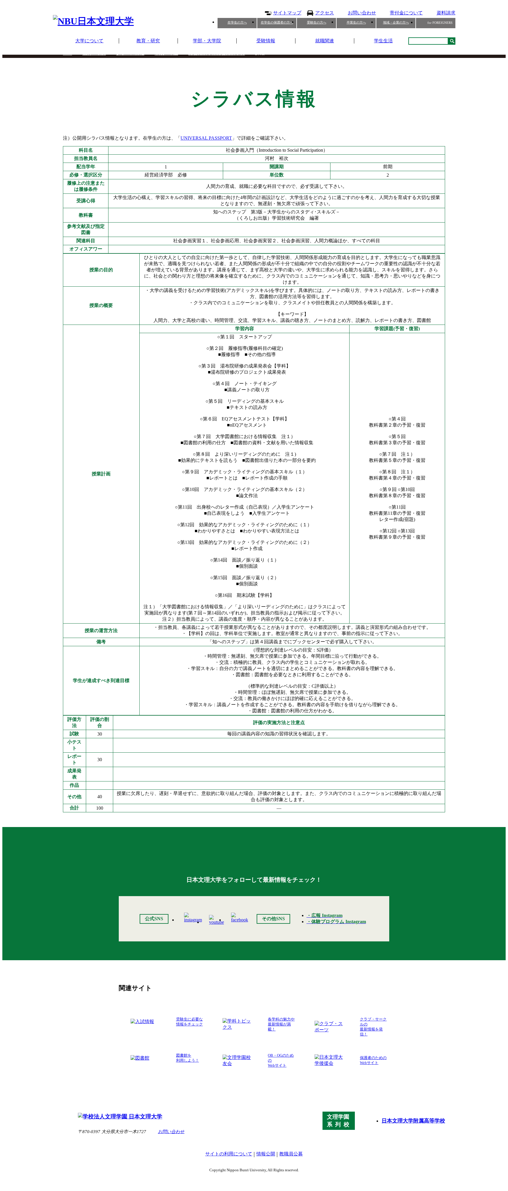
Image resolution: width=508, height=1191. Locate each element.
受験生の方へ (316, 22)
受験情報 (265, 40)
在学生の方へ (237, 22)
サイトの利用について (228, 1153)
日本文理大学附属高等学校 (413, 1121)
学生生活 (383, 40)
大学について (89, 40)
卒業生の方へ (356, 22)
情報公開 (265, 1153)
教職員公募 (291, 1153)
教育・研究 (148, 40)
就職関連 (324, 40)
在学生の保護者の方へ (277, 22)
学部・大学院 (207, 40)
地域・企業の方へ (396, 22)
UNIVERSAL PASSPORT (206, 138)
